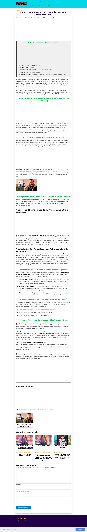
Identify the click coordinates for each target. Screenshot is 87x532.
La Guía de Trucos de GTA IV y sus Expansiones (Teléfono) (37, 309)
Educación (31, 5)
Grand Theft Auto (21, 10)
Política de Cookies (21, 518)
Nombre (18, 484)
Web (17, 498)
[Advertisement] (43, 30)
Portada (18, 17)
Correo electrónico (22, 491)
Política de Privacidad (22, 520)
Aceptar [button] (80, 529)
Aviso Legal (19, 523)
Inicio (30, 2)
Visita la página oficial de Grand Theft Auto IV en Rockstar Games (37, 409)
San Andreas (54, 125)
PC (35, 2)
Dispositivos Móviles (45, 2)
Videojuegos (58, 2)
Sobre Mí (40, 5)
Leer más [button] (13, 529)
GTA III (42, 125)
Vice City (47, 125)
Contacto (48, 5)
